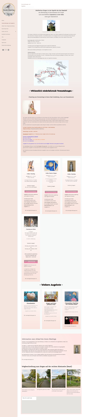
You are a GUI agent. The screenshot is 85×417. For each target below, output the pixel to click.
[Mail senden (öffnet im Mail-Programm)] (6, 50)
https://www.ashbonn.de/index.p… (37, 128)
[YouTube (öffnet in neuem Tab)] (3, 50)
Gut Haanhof (63, 10)
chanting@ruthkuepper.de (41, 146)
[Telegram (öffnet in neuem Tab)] (8, 50)
